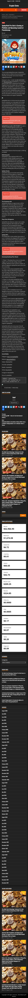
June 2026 (4, 717)
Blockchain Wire (8, 81)
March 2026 (4, 726)
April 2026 (4, 723)
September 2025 (5, 742)
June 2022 (4, 861)
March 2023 (4, 833)
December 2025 (5, 736)
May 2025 (4, 754)
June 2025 (4, 751)
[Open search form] (15, 10)
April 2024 (4, 795)
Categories (4, 660)
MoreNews (20, 995)
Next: (14, 422)
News (3, 22)
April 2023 (4, 829)
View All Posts (14, 402)
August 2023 (4, 817)
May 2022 (4, 864)
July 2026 (4, 714)
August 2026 (4, 711)
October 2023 (5, 814)
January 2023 (5, 839)
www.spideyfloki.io (10, 359)
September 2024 (5, 779)
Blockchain (5, 472)
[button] (2, 10)
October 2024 (5, 776)
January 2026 (5, 732)
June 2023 (4, 823)
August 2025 (4, 745)
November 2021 (5, 883)
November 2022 (5, 845)
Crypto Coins (14, 5)
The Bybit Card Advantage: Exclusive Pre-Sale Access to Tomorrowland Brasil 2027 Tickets (13, 452)
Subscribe (24, 10)
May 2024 (4, 792)
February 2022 (5, 873)
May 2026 (4, 720)
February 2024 (5, 801)
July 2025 (4, 748)
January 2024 (5, 804)
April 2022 (4, 867)
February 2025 (5, 764)
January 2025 (5, 767)
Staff (4, 33)
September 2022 (5, 851)
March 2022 (4, 870)
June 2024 (4, 789)
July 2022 (4, 858)
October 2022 (5, 848)
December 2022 (5, 842)
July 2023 (4, 820)
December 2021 (5, 880)
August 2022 (4, 855)
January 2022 (5, 876)
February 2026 (5, 729)
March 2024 (4, 798)
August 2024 (4, 783)
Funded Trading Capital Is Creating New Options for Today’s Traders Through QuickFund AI (13, 701)
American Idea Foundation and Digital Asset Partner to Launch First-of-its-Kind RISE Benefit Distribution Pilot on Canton (13, 477)
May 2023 (4, 826)
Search (3, 511)
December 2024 (5, 770)
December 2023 (5, 808)
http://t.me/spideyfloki (12, 356)
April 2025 (4, 757)
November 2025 (5, 739)
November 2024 (5, 773)
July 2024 (4, 786)
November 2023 (5, 811)
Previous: (12, 415)
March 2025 (4, 761)
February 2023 (5, 836)
